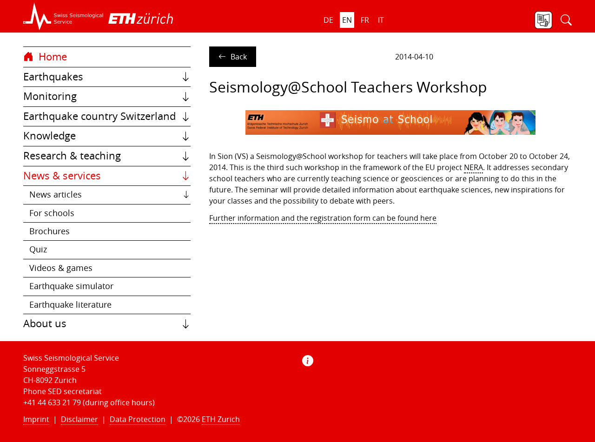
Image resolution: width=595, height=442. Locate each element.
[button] (63, 16)
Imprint (36, 419)
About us (44, 323)
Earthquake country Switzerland (99, 116)
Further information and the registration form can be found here (322, 218)
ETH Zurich (221, 419)
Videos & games (61, 268)
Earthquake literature (70, 304)
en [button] (347, 20)
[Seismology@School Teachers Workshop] (390, 122)
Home (51, 57)
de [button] (328, 20)
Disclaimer (79, 419)
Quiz (38, 249)
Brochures (49, 231)
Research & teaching (72, 156)
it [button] (381, 20)
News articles (55, 194)
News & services (62, 176)
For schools (51, 213)
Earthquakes (53, 77)
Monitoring (50, 96)
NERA (473, 167)
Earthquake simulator (71, 286)
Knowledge (49, 136)
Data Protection (137, 419)
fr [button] (365, 20)
